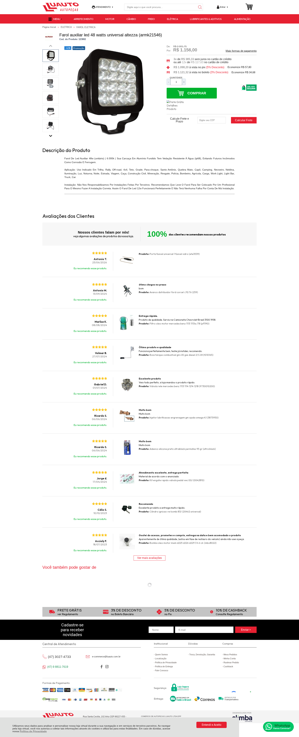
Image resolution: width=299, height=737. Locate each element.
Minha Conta (230, 658)
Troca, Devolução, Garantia (202, 654)
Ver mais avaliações (149, 558)
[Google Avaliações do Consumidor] (242, 687)
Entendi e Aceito (211, 724)
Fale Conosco (161, 670)
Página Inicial (49, 27)
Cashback (228, 666)
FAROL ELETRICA (86, 27)
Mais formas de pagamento (241, 51)
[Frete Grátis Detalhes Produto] (177, 105)
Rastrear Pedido (231, 662)
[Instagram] (107, 666)
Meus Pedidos (230, 654)
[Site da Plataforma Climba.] (242, 717)
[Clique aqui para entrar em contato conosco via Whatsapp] (278, 727)
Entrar (222, 7)
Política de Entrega (164, 666)
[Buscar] (199, 7)
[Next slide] (51, 135)
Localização (160, 658)
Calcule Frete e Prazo (179, 120)
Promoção (78, 48)
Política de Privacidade (33, 731)
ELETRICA (66, 27)
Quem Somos (161, 654)
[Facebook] (101, 666)
